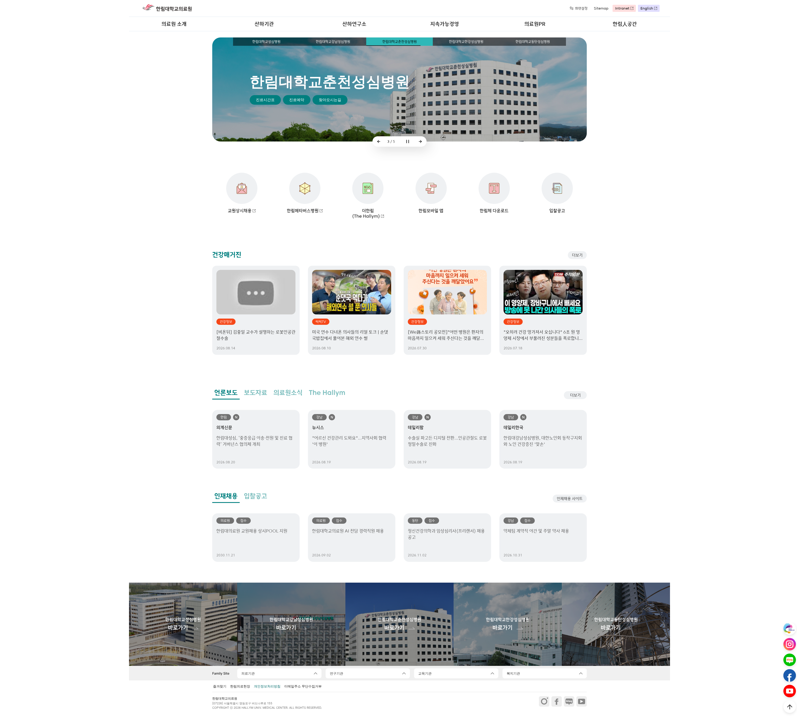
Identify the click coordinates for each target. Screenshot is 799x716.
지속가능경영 (444, 24)
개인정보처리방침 (267, 686)
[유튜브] (581, 701)
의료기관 (248, 673)
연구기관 (336, 673)
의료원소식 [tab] (288, 392)
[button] (379, 141)
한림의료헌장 (240, 686)
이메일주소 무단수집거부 (303, 686)
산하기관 (264, 24)
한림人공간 (625, 24)
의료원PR (534, 24)
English (646, 8)
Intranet (622, 8)
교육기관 (425, 673)
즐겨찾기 (219, 686)
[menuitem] (174, 24)
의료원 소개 (174, 24)
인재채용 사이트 (570, 498)
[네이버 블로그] (569, 701)
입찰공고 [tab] (255, 496)
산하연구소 (354, 24)
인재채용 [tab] (226, 496)
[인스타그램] (544, 701)
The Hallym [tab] (327, 392)
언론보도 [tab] (226, 392)
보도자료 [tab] (255, 392)
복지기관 (513, 673)
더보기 (577, 255)
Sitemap (601, 8)
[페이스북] (556, 701)
